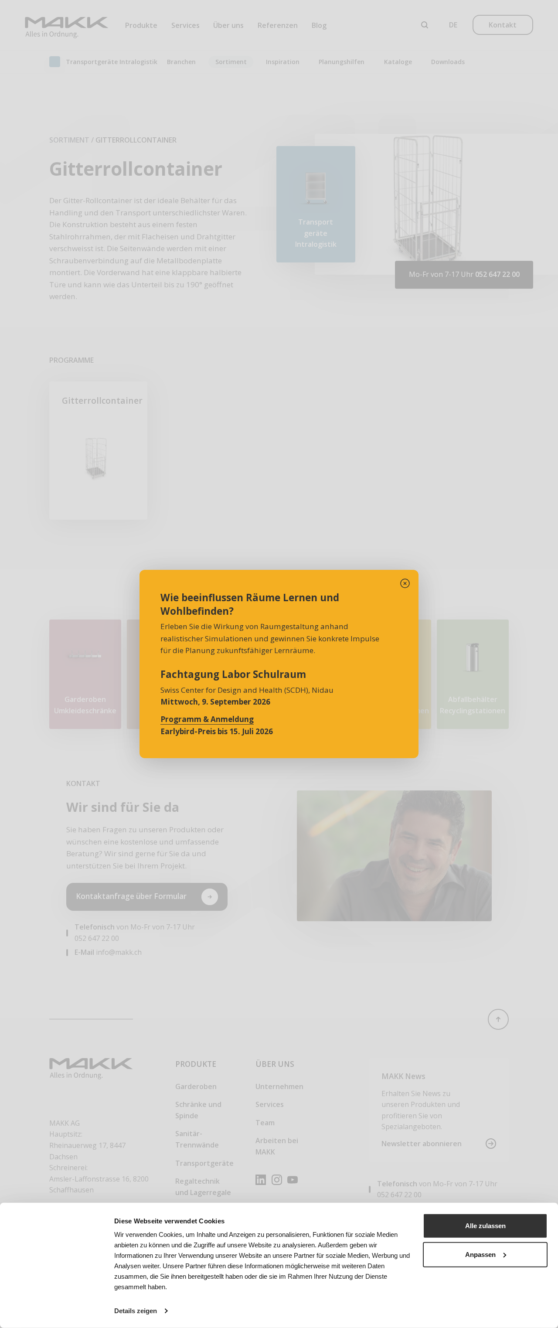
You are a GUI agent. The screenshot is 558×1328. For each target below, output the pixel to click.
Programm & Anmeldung (207, 719)
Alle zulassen (485, 1225)
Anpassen (480, 1254)
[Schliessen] (405, 583)
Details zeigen (135, 1310)
